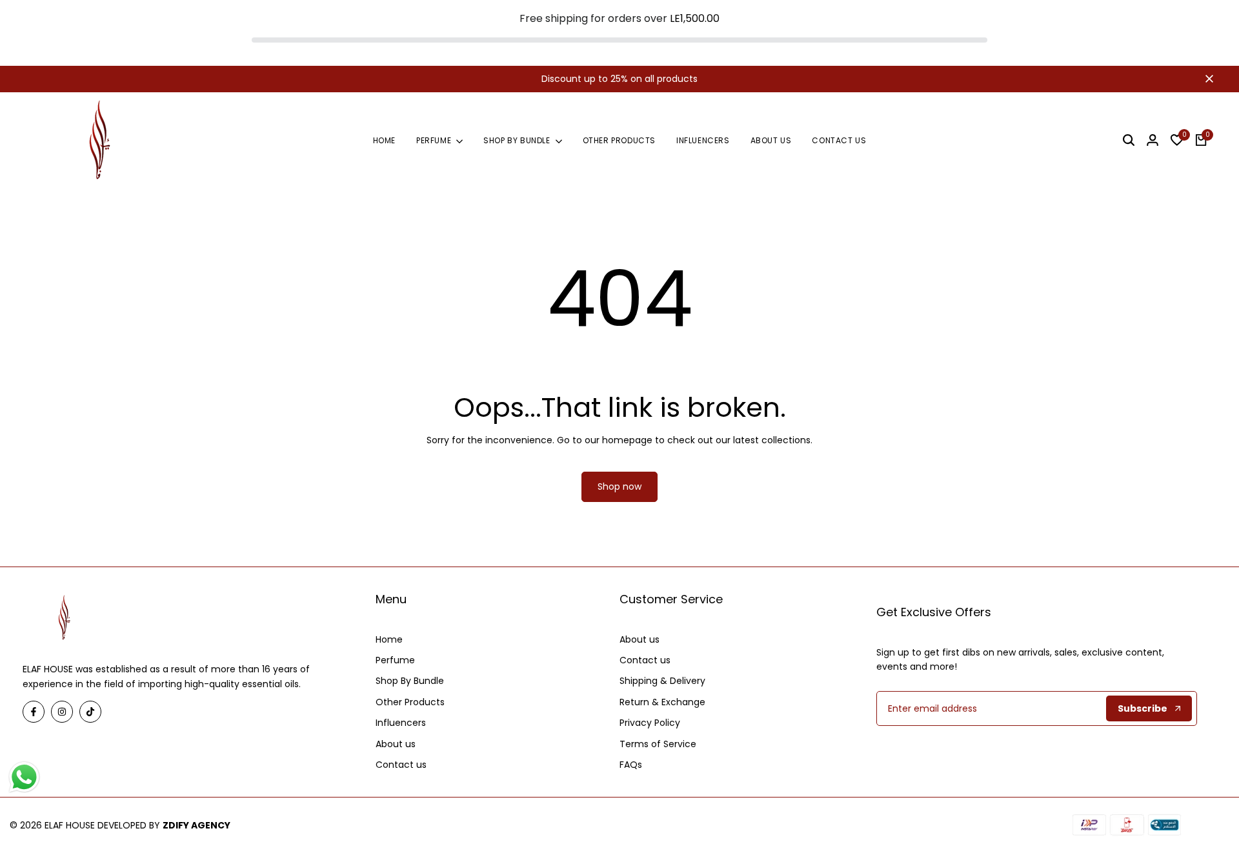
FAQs (631, 764)
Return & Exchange (662, 702)
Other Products (410, 702)
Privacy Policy (650, 722)
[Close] (1206, 78)
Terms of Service (658, 744)
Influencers (401, 722)
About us (396, 744)
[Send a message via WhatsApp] (24, 777)
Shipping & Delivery (662, 680)
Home (389, 639)
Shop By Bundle (410, 680)
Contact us (401, 764)
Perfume (395, 660)
